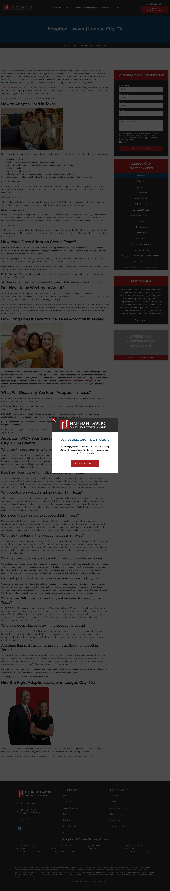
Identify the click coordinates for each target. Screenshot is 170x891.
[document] (85, 445)
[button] (53, 419)
